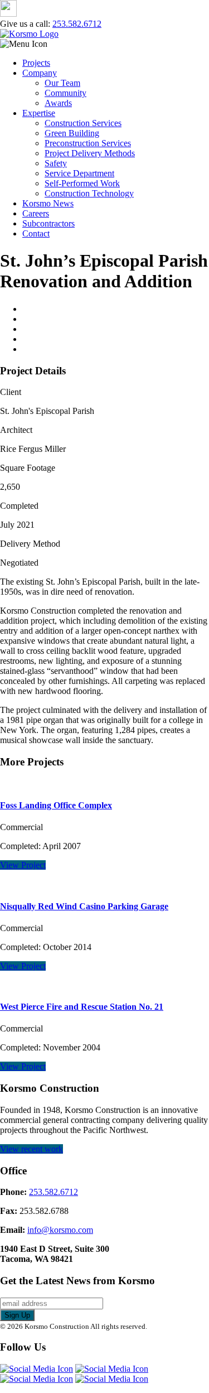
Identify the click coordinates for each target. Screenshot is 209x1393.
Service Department (79, 173)
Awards (58, 103)
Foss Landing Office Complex (56, 805)
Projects (36, 63)
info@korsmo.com (60, 1230)
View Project (23, 865)
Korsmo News (48, 203)
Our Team (62, 83)
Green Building (72, 133)
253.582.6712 (76, 23)
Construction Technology (89, 193)
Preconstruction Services (88, 143)
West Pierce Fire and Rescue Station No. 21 (81, 1006)
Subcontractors (48, 223)
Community (65, 93)
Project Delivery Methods (90, 153)
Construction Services (83, 123)
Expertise (38, 113)
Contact (36, 233)
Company (39, 73)
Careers (35, 213)
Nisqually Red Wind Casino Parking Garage (84, 906)
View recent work (31, 1149)
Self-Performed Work (82, 183)
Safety (56, 163)
